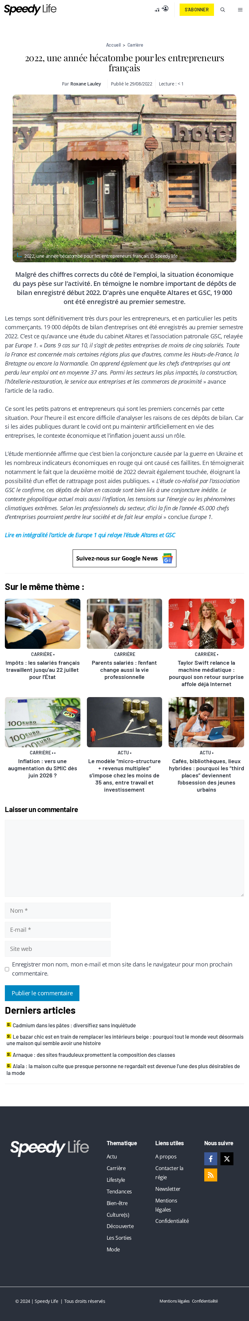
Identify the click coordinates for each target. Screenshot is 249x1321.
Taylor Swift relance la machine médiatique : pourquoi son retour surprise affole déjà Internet (206, 673)
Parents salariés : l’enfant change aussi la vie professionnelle (124, 669)
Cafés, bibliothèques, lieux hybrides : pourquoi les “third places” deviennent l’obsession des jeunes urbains (206, 775)
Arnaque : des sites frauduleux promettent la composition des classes (94, 1054)
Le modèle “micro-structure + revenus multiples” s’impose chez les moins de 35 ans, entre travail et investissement (124, 775)
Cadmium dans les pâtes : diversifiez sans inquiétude (74, 1025)
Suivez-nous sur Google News (117, 558)
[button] (222, 9)
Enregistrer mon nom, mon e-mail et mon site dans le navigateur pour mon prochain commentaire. (122, 968)
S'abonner (197, 9)
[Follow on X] (226, 1158)
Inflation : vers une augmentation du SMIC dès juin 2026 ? (42, 768)
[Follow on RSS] (210, 1175)
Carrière (135, 45)
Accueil (113, 45)
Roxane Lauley (85, 84)
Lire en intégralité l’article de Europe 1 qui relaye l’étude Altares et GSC (90, 535)
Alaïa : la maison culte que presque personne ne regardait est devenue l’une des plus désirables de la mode (123, 1069)
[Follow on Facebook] (210, 1158)
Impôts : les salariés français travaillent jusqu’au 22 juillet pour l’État (43, 669)
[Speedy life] (30, 9)
